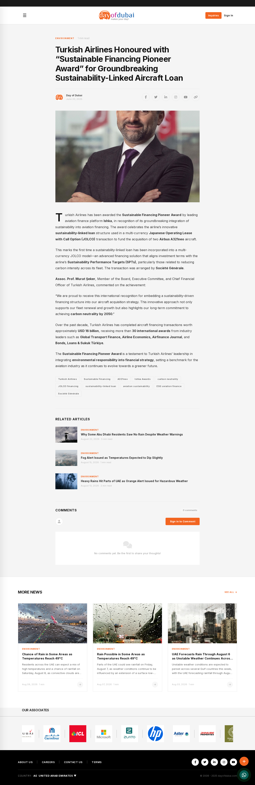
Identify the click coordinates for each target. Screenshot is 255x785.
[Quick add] (244, 761)
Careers (48, 762)
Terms (97, 762)
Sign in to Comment (182, 521)
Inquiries (213, 15)
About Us (25, 762)
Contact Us (73, 762)
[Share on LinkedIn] (166, 97)
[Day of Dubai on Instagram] (176, 97)
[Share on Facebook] (146, 97)
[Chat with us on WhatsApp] (244, 774)
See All (229, 592)
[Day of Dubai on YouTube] (186, 97)
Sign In (228, 15)
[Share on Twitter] (156, 97)
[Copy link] (196, 97)
